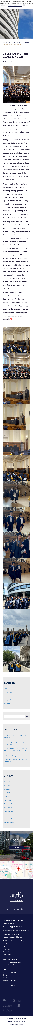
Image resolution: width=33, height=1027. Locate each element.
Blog (5, 689)
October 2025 (8, 819)
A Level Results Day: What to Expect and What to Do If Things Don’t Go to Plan (16, 749)
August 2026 (8, 782)
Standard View (15, 941)
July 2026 (7, 785)
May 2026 (7, 793)
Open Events (7, 955)
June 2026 (7, 789)
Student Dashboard (9, 972)
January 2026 (8, 808)
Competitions (8, 692)
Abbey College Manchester (12, 965)
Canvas (5, 975)
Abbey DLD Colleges (10, 959)
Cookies (23, 1021)
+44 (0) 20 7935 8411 (15, 927)
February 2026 (8, 804)
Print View (6, 941)
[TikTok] (25, 909)
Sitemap (10, 1021)
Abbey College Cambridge (12, 962)
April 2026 (7, 796)
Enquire (13, 985)
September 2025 (9, 822)
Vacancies (12, 991)
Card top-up (7, 978)
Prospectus (6, 952)
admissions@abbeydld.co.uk (12, 937)
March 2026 (7, 800)
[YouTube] (18, 909)
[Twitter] (7, 909)
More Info (16, 847)
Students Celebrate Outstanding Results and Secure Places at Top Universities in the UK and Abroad (16, 743)
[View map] (16, 870)
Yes (24, 5)
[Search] (27, 716)
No (26, 5)
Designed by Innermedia (16, 1024)
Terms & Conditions (9, 981)
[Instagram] (14, 909)
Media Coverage (9, 696)
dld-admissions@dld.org (21, 931)
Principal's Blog (8, 700)
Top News (7, 703)
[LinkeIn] (22, 909)
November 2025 (9, 815)
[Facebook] (11, 909)
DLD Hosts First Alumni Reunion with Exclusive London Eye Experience (14, 755)
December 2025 (9, 811)
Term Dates (6, 949)
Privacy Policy (16, 1021)
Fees (4, 946)
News (5, 969)
